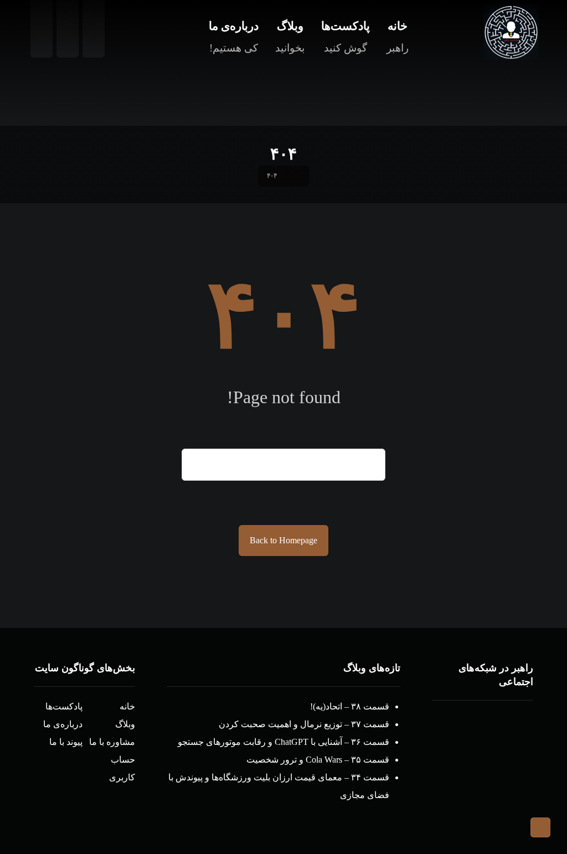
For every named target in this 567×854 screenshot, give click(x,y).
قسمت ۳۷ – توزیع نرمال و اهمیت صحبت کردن (304, 724)
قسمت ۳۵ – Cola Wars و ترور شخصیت (317, 759)
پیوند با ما (66, 742)
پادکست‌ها (64, 706)
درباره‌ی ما (63, 724)
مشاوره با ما (112, 742)
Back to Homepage (283, 540)
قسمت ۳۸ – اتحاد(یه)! (349, 706)
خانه (127, 706)
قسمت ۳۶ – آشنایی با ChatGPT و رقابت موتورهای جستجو (283, 742)
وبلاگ (125, 724)
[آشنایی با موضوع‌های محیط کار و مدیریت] (511, 32)
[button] (504, 723)
